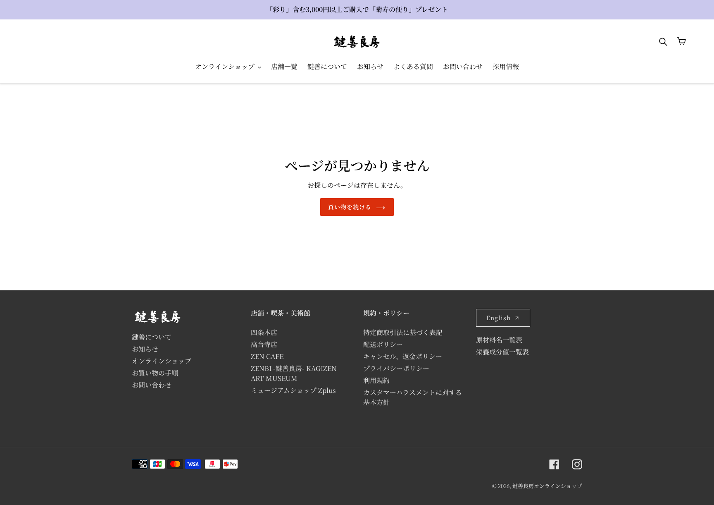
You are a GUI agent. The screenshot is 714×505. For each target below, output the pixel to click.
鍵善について (151, 337)
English (498, 318)
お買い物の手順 (155, 373)
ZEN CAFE (267, 356)
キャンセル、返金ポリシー (402, 356)
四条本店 (264, 332)
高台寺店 (264, 344)
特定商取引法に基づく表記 (403, 332)
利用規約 (376, 380)
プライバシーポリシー (396, 368)
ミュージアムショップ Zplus (293, 390)
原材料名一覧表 (499, 340)
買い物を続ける (350, 207)
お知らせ (145, 349)
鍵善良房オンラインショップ (547, 486)
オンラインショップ (161, 361)
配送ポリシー (383, 344)
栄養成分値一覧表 (502, 352)
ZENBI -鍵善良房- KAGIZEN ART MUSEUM (294, 373)
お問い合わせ (151, 385)
